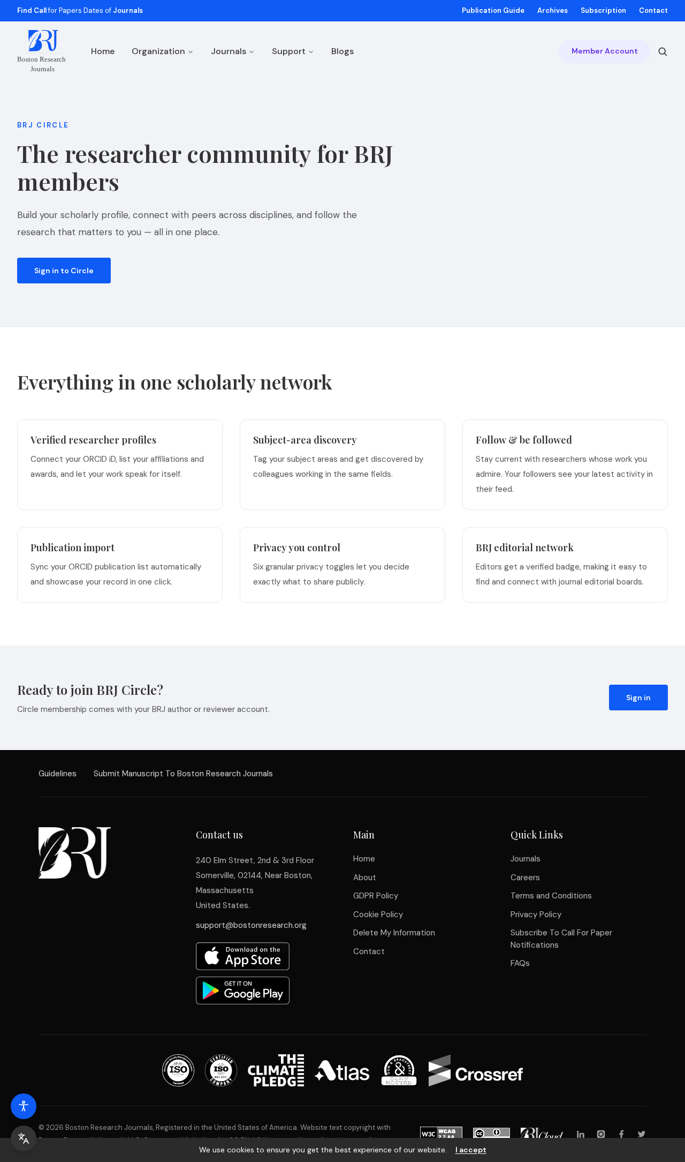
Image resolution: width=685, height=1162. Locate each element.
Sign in (638, 697)
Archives (552, 10)
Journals (228, 51)
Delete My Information (394, 932)
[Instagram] (601, 1134)
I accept (470, 1149)
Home (103, 51)
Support (289, 51)
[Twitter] (641, 1134)
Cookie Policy (378, 914)
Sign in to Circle (64, 270)
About (364, 877)
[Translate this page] (23, 1138)
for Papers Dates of (80, 10)
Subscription (603, 10)
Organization (158, 51)
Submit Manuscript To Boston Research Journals (183, 773)
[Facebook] (621, 1134)
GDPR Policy (375, 895)
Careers (525, 877)
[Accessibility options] (23, 1106)
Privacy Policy (536, 914)
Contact (653, 10)
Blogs (342, 51)
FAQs (520, 963)
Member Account (605, 51)
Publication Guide (493, 10)
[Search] (662, 51)
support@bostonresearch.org (251, 925)
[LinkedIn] (580, 1134)
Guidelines (58, 773)
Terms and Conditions (551, 895)
